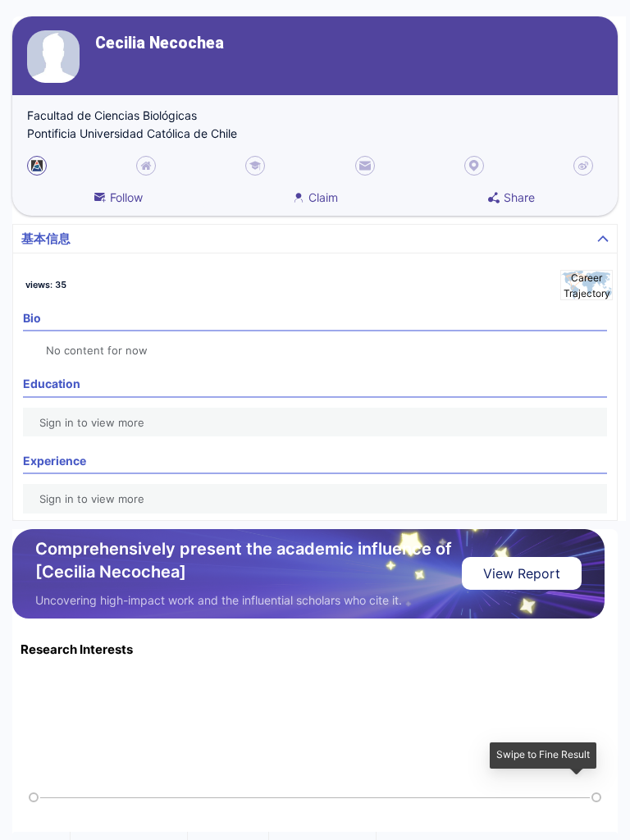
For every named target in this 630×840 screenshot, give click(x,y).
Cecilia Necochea (159, 43)
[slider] (33, 797)
